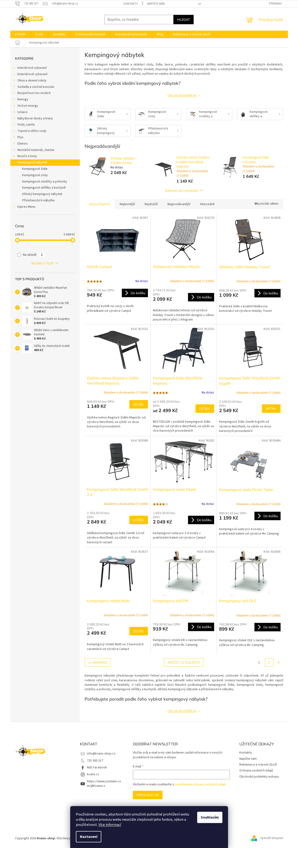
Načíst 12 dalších (184, 662)
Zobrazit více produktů (181, 190)
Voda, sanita (26, 124)
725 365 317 (95, 760)
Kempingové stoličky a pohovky (44, 181)
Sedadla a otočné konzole (35, 87)
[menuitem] (20, 34)
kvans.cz (93, 774)
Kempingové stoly (35, 175)
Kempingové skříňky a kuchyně (44, 187)
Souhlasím (210, 817)
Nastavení (88, 836)
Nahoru (99, 662)
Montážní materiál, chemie (35, 150)
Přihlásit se (148, 795)
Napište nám (156, 4)
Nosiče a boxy (27, 156)
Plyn (20, 137)
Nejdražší (151, 204)
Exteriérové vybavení (32, 74)
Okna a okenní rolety (31, 80)
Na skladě (33, 254)
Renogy (22, 99)
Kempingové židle (35, 168)
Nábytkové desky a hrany (35, 118)
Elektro (22, 143)
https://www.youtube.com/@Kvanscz (104, 783)
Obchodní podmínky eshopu (259, 776)
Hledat (183, 19)
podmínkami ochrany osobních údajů (200, 784)
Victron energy (27, 105)
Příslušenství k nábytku (38, 200)
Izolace (22, 112)
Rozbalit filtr (43, 263)
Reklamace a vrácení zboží (258, 764)
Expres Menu (26, 206)
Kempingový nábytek (32, 162)
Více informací (109, 824)
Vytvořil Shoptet (271, 838)
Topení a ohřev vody (31, 131)
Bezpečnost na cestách (34, 93)
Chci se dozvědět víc (182, 95)
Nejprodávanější (178, 204)
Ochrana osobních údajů (256, 770)
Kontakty (131, 4)
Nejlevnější (127, 204)
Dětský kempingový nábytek (42, 194)
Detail (138, 404)
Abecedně (207, 204)
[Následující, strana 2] (269, 662)
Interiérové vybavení (32, 67)
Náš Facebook (97, 767)
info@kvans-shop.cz (101, 753)
